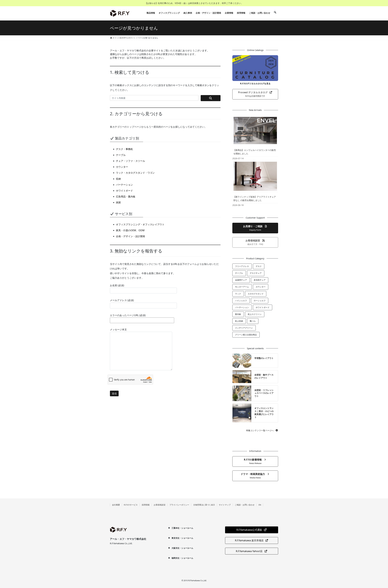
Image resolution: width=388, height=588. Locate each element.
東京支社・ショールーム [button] (182, 538)
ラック (238, 293)
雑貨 (118, 202)
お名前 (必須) (117, 285)
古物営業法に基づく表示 (204, 504)
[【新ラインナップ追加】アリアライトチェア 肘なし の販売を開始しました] (255, 176)
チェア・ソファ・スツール (130, 161)
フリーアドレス (242, 266)
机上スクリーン (255, 314)
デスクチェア (256, 273)
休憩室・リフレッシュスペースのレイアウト (264, 393)
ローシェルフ (260, 300)
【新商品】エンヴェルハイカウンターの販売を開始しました (254, 152)
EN (260, 504)
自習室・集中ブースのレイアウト (264, 376)
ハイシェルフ (241, 300)
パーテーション (124, 184)
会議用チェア (241, 280)
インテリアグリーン (244, 327)
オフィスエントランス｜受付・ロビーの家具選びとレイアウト (264, 412)
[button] (255, 94)
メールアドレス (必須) (122, 300)
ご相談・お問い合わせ (244, 504)
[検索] (275, 13)
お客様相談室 (160, 504)
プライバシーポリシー (179, 504)
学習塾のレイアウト (264, 358)
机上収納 (239, 321)
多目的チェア (260, 280)
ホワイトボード (124, 190)
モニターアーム (242, 286)
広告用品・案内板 (125, 196)
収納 (118, 178)
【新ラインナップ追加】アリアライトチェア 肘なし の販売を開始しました (254, 198)
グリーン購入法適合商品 (246, 334)
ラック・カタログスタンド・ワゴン (135, 172)
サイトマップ (225, 504)
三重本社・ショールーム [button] (182, 528)
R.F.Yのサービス (131, 504)
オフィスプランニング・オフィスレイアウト (140, 224)
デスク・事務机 (124, 149)
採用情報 (146, 504)
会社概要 (116, 504)
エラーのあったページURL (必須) (128, 315)
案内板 (238, 314)
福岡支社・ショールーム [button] (182, 558)
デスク (259, 266)
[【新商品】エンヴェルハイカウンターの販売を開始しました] (255, 130)
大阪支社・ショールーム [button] (182, 548)
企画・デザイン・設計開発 (130, 236)
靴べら (253, 321)
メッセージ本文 (118, 329)
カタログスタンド (256, 293)
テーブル (121, 155)
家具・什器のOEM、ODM (130, 230)
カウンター (122, 166)
